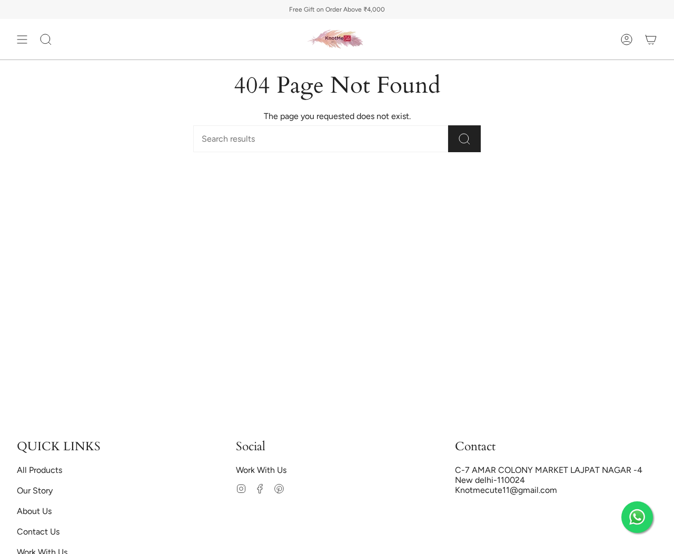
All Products (39, 470)
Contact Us (38, 532)
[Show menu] (22, 39)
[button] (46, 39)
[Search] (464, 138)
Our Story (35, 491)
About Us (34, 511)
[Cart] (651, 39)
